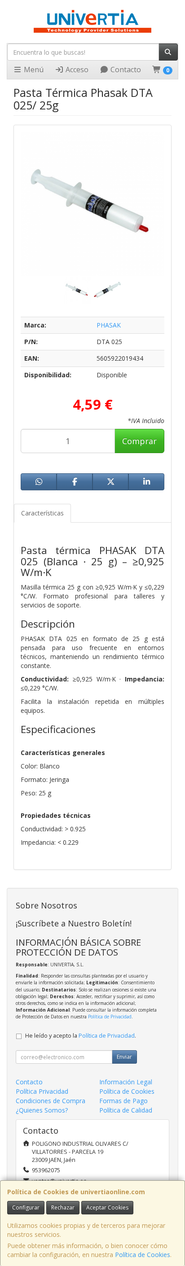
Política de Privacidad (110, 1016)
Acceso (76, 69)
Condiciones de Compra (50, 1100)
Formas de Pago (123, 1100)
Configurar (26, 1207)
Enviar (124, 1057)
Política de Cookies (142, 1254)
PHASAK (109, 325)
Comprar (139, 441)
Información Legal (125, 1082)
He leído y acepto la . (80, 1035)
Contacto (125, 69)
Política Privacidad (42, 1091)
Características (42, 513)
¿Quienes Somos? (42, 1110)
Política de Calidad (125, 1110)
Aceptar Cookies (107, 1207)
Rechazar (63, 1207)
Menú (33, 69)
